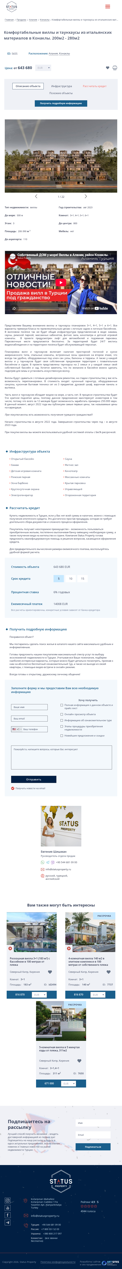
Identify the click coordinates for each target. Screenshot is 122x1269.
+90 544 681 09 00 (46, 1224)
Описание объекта (28, 86)
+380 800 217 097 (46, 1233)
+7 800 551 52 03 (45, 1229)
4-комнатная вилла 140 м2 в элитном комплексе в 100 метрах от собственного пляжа (88, 961)
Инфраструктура (61, 86)
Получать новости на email (30, 788)
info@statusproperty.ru (58, 869)
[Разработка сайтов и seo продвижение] (110, 1263)
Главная (9, 19)
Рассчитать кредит (94, 86)
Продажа (21, 19)
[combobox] (16, 729)
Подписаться (93, 1146)
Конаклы (45, 19)
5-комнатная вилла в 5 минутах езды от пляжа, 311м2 (59, 1049)
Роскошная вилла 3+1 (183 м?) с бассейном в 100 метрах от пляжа (30, 961)
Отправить (33, 779)
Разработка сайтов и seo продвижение (90, 1263)
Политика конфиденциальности (58, 1261)
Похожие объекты (61, 93)
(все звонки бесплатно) (44, 1239)
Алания (33, 19)
